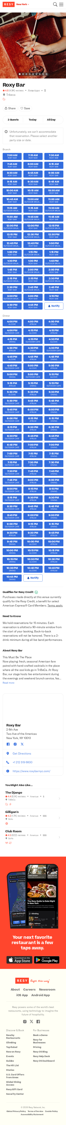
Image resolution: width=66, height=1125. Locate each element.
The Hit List (12, 1065)
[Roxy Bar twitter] (22, 744)
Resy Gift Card (14, 1089)
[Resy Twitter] (31, 1021)
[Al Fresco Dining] (6, 823)
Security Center (15, 1094)
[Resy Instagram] (25, 1021)
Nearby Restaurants (13, 1037)
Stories (10, 1070)
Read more (8, 682)
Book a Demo (40, 1035)
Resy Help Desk (41, 1056)
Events (10, 1056)
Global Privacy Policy (16, 1111)
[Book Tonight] (4, 99)
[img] (4, 94)
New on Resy (13, 1051)
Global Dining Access (13, 1083)
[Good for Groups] (6, 842)
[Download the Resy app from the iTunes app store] (19, 960)
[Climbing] (10, 804)
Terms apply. (55, 605)
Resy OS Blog (40, 1051)
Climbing (11, 1042)
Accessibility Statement (32, 1114)
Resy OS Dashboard (44, 1061)
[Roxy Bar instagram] (15, 744)
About (15, 990)
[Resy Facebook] (38, 1021)
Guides (10, 1061)
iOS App (22, 995)
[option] (33, 45)
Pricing (37, 1047)
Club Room (13, 831)
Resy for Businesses (39, 1041)
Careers (29, 990)
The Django (13, 793)
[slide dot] (20, 74)
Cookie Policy (51, 1111)
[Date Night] (10, 842)
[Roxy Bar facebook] (8, 744)
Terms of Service (35, 1111)
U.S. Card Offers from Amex (15, 1076)
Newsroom (47, 990)
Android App (40, 995)
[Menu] (60, 4)
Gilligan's (12, 812)
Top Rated (11, 1047)
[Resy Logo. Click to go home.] (9, 4)
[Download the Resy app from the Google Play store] (47, 960)
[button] (55, 4)
